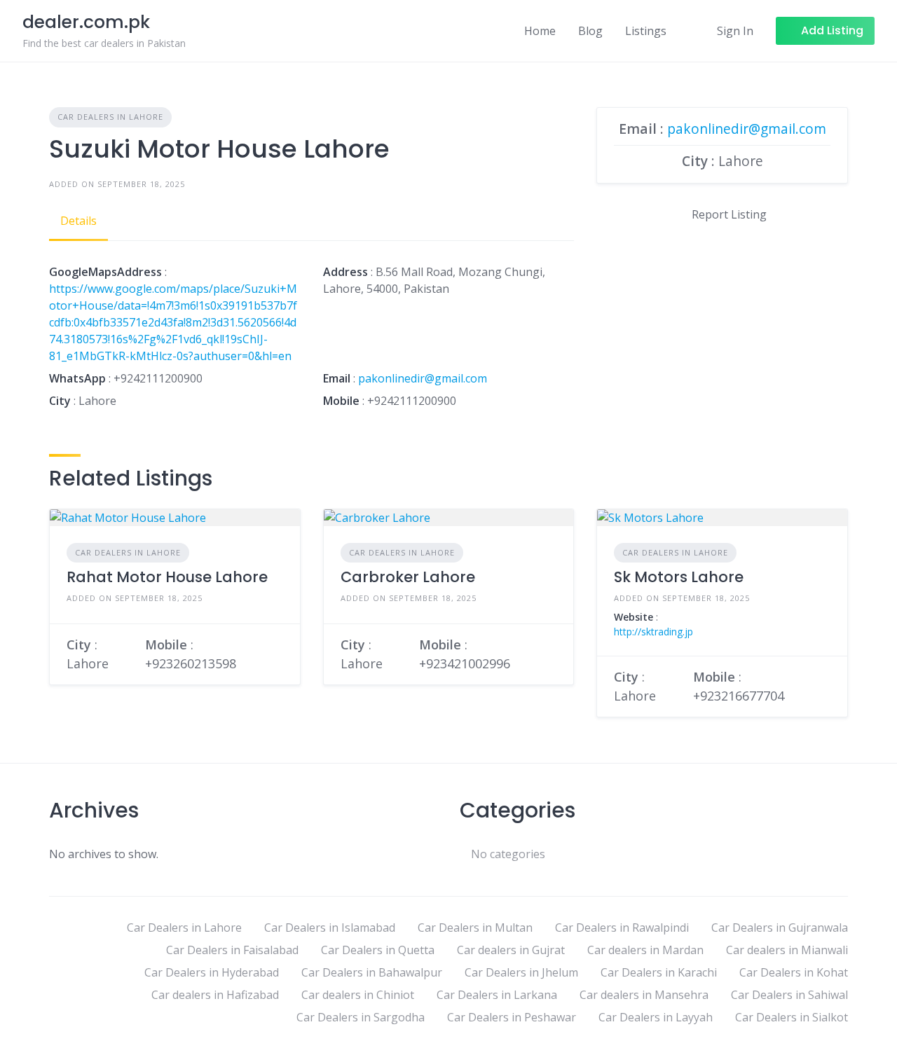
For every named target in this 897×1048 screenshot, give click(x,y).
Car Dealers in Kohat (793, 972)
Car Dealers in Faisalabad (232, 950)
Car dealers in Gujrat (511, 950)
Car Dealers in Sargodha (360, 1017)
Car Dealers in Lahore (110, 116)
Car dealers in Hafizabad (215, 994)
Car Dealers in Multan (475, 927)
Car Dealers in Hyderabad (211, 972)
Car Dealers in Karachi (659, 972)
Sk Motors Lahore (679, 577)
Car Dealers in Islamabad (329, 927)
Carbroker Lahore (408, 577)
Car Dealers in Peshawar (511, 1017)
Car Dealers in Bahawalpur (371, 972)
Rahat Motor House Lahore (167, 577)
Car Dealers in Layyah (655, 1017)
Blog (590, 31)
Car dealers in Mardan (645, 950)
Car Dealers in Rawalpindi (622, 927)
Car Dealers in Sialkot (791, 1017)
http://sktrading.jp (653, 631)
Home (540, 31)
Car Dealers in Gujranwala (779, 927)
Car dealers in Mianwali (787, 950)
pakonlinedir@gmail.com (422, 378)
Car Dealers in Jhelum (521, 972)
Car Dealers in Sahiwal (789, 994)
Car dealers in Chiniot (357, 994)
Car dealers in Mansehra (644, 994)
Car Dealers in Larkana (497, 994)
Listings (645, 31)
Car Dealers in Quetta (377, 950)
